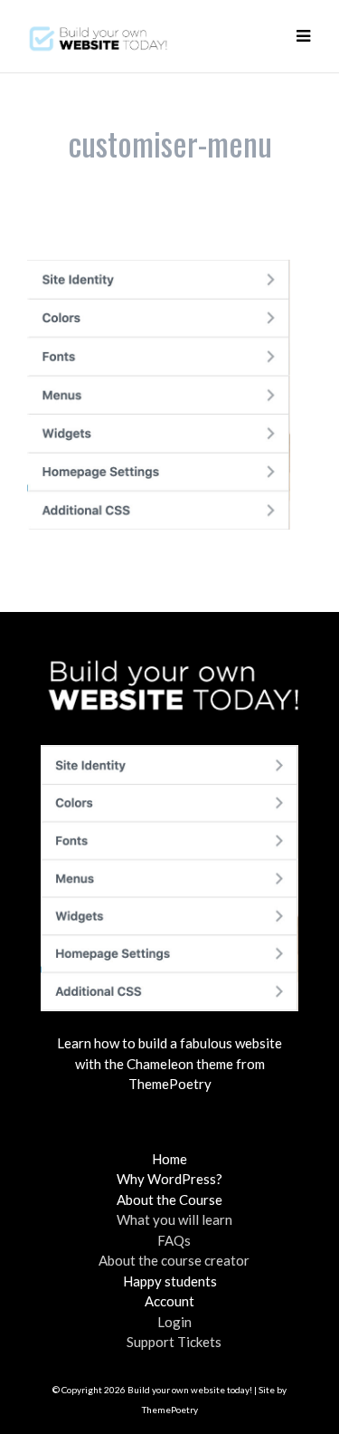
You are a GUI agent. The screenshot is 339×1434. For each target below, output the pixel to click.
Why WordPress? (169, 1179)
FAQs (174, 1240)
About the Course (169, 1199)
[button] (303, 36)
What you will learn (174, 1219)
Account (169, 1301)
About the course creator (174, 1260)
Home (169, 1159)
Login (174, 1322)
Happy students (170, 1281)
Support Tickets (174, 1342)
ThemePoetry (170, 1409)
